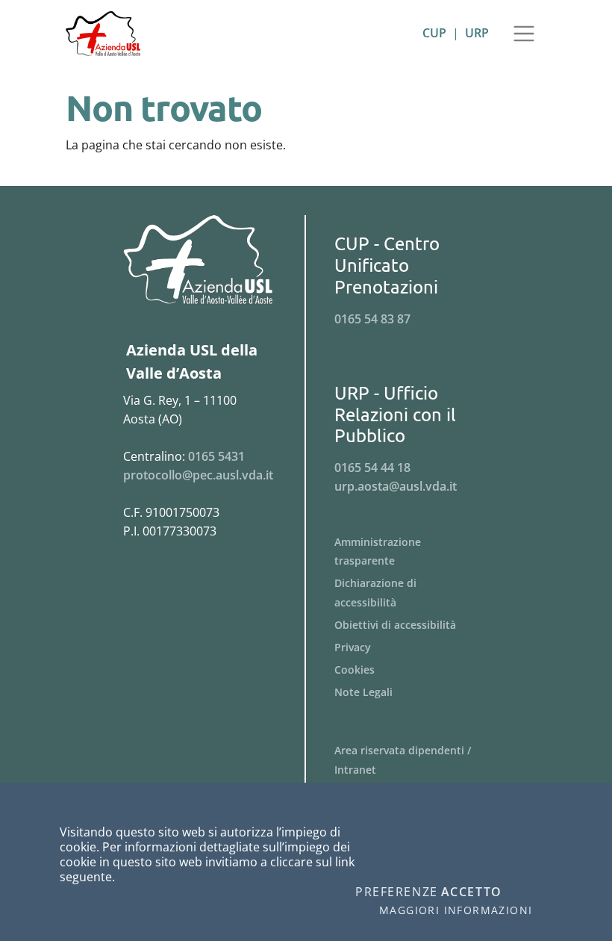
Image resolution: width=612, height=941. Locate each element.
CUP (434, 33)
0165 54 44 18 (372, 467)
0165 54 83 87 (372, 319)
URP (477, 33)
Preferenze (396, 892)
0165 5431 (216, 456)
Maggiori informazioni (455, 910)
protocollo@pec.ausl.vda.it (198, 475)
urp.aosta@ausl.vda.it (395, 486)
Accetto (471, 892)
